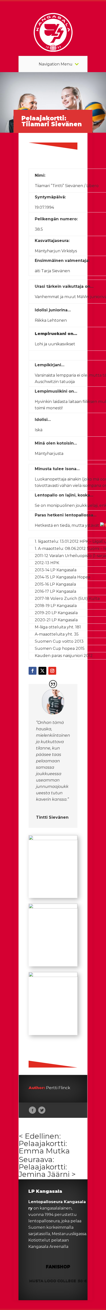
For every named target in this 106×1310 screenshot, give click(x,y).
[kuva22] (53, 976)
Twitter (42, 1110)
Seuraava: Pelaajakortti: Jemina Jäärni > (47, 1167)
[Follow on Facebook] (32, 671)
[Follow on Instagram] (52, 671)
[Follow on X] (42, 671)
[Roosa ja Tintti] (53, 840)
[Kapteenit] (53, 908)
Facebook (32, 1110)
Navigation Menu (55, 64)
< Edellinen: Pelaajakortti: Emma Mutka (44, 1143)
